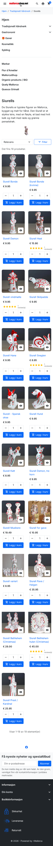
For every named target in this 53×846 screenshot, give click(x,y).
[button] (37, 3)
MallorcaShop (9, 75)
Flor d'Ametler (10, 70)
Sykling (6, 50)
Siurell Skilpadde (38, 296)
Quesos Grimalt (10, 89)
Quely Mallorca (10, 84)
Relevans (9, 141)
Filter (42, 141)
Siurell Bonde (10, 181)
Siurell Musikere (11, 527)
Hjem (5, 20)
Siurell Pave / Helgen (36, 583)
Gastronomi (8, 32)
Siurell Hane (9, 355)
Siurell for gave (37, 527)
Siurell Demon (10, 238)
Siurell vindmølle (12, 296)
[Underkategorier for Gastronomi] (49, 32)
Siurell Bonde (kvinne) (36, 183)
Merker (6, 63)
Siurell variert (10, 581)
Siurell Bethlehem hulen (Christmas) (39, 640)
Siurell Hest (35, 238)
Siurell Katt (9, 470)
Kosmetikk (8, 44)
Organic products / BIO (15, 79)
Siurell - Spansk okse (11, 415)
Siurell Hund (36, 413)
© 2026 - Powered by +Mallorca (26, 841)
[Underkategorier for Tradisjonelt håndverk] (49, 26)
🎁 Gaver (7, 38)
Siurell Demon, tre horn (39, 472)
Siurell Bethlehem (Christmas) (12, 640)
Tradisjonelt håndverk (14, 26)
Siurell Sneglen (37, 355)
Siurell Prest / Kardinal (10, 702)
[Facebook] (26, 747)
